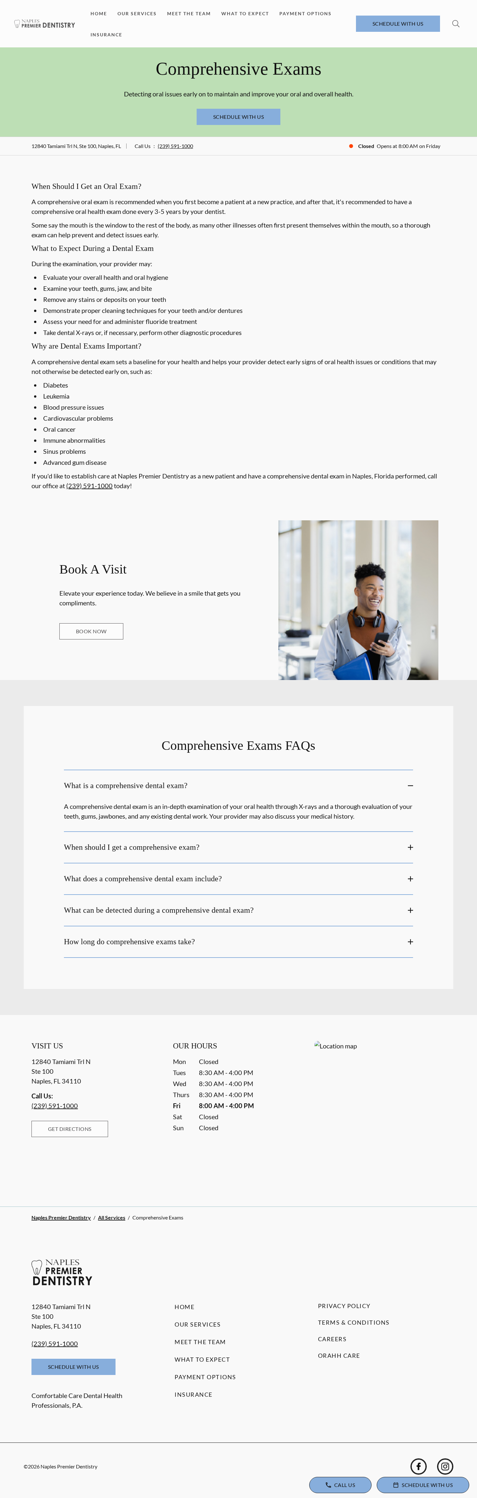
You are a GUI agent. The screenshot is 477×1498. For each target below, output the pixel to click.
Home (99, 13)
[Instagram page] (445, 1466)
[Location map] (380, 1110)
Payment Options (305, 13)
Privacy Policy (344, 1305)
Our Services (137, 13)
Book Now (91, 631)
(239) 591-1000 (175, 146)
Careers (332, 1339)
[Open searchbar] (456, 24)
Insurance (106, 34)
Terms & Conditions (354, 1322)
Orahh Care (339, 1355)
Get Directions (70, 1129)
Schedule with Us (398, 23)
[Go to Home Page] (44, 23)
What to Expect (245, 13)
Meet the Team (189, 13)
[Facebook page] (418, 1466)
